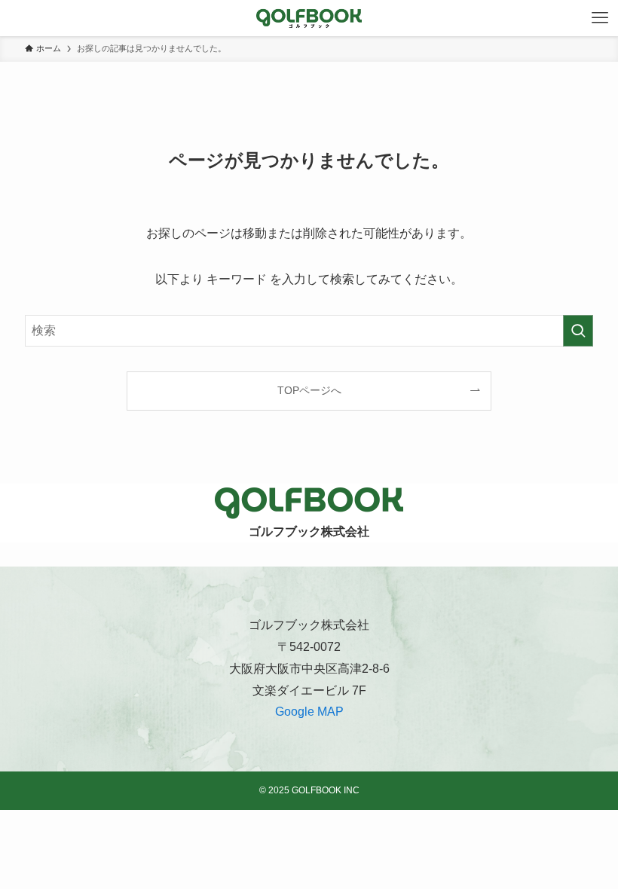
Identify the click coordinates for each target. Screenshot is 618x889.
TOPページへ (309, 390)
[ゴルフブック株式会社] (309, 18)
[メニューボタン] (600, 18)
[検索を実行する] (578, 331)
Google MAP (309, 711)
